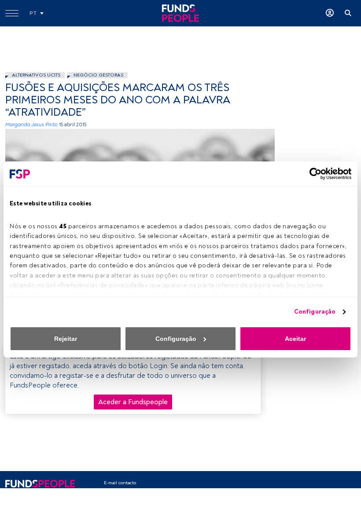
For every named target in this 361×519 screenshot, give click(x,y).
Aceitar (295, 338)
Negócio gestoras (98, 75)
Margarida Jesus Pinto (31, 124)
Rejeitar (65, 338)
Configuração (314, 311)
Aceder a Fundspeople (133, 402)
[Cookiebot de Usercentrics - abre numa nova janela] (312, 174)
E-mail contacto (120, 483)
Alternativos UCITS (36, 75)
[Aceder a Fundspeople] (330, 13)
